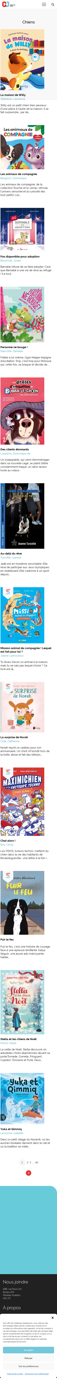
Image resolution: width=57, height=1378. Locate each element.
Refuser (28, 1358)
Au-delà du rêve (11, 553)
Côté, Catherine (10, 741)
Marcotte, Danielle (11, 351)
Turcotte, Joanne (10, 557)
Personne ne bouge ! (14, 347)
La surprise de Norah (14, 737)
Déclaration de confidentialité (37, 1374)
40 (36, 1162)
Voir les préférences (28, 1366)
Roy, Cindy (6, 844)
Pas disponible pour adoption (19, 256)
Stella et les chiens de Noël (18, 1039)
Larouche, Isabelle (11, 1133)
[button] (52, 1317)
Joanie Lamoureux (12, 655)
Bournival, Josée (10, 260)
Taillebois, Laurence (12, 98)
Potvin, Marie (8, 1043)
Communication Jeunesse (8, 4)
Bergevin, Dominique (13, 178)
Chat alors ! (7, 840)
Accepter (28, 1350)
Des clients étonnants (14, 449)
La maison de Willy (13, 94)
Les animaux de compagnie (18, 174)
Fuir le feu (7, 939)
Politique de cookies (15, 1374)
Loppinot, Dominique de (15, 453)
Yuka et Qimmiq (11, 1129)
